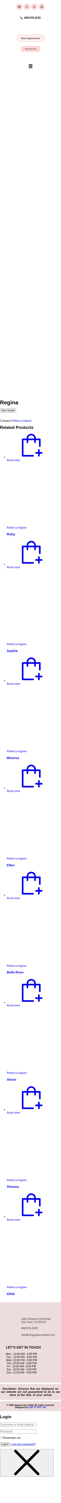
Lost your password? (23, 1444)
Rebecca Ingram (22, 420)
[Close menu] (27, 1463)
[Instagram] (26, 6)
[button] (31, 38)
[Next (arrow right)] (55, 751)
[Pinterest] (41, 6)
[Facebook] (19, 6)
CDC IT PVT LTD (37, 1407)
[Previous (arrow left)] (6, 751)
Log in (5, 1444)
